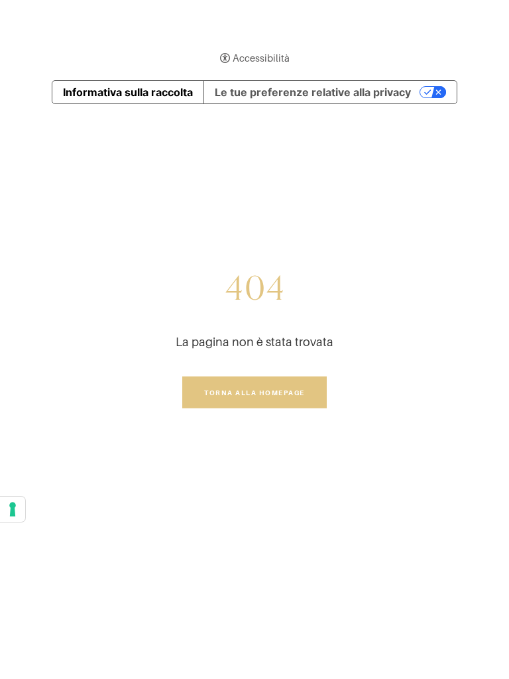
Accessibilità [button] (261, 58)
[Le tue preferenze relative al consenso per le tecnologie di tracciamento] (12, 509)
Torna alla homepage (254, 392)
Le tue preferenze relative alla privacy (313, 92)
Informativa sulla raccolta (128, 92)
